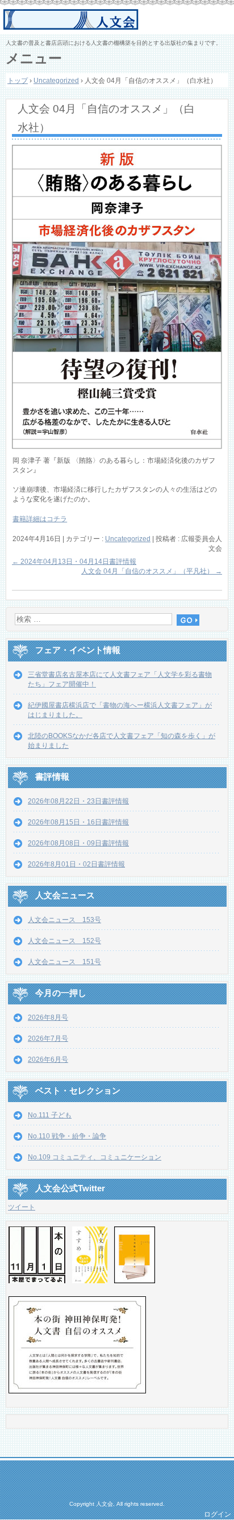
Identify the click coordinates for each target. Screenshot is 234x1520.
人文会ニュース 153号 (64, 920)
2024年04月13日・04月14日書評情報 (74, 562)
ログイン (217, 1514)
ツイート (21, 1207)
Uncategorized (128, 539)
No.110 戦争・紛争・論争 (67, 1136)
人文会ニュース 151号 (64, 962)
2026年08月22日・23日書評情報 (78, 801)
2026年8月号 (48, 1017)
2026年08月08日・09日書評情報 (78, 843)
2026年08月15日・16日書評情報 (78, 822)
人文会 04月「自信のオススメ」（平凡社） (151, 571)
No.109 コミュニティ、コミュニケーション (94, 1157)
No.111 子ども (50, 1115)
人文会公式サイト (118, 20)
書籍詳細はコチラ (39, 519)
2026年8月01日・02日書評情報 (76, 864)
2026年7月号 (48, 1038)
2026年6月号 (48, 1059)
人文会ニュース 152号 (64, 941)
